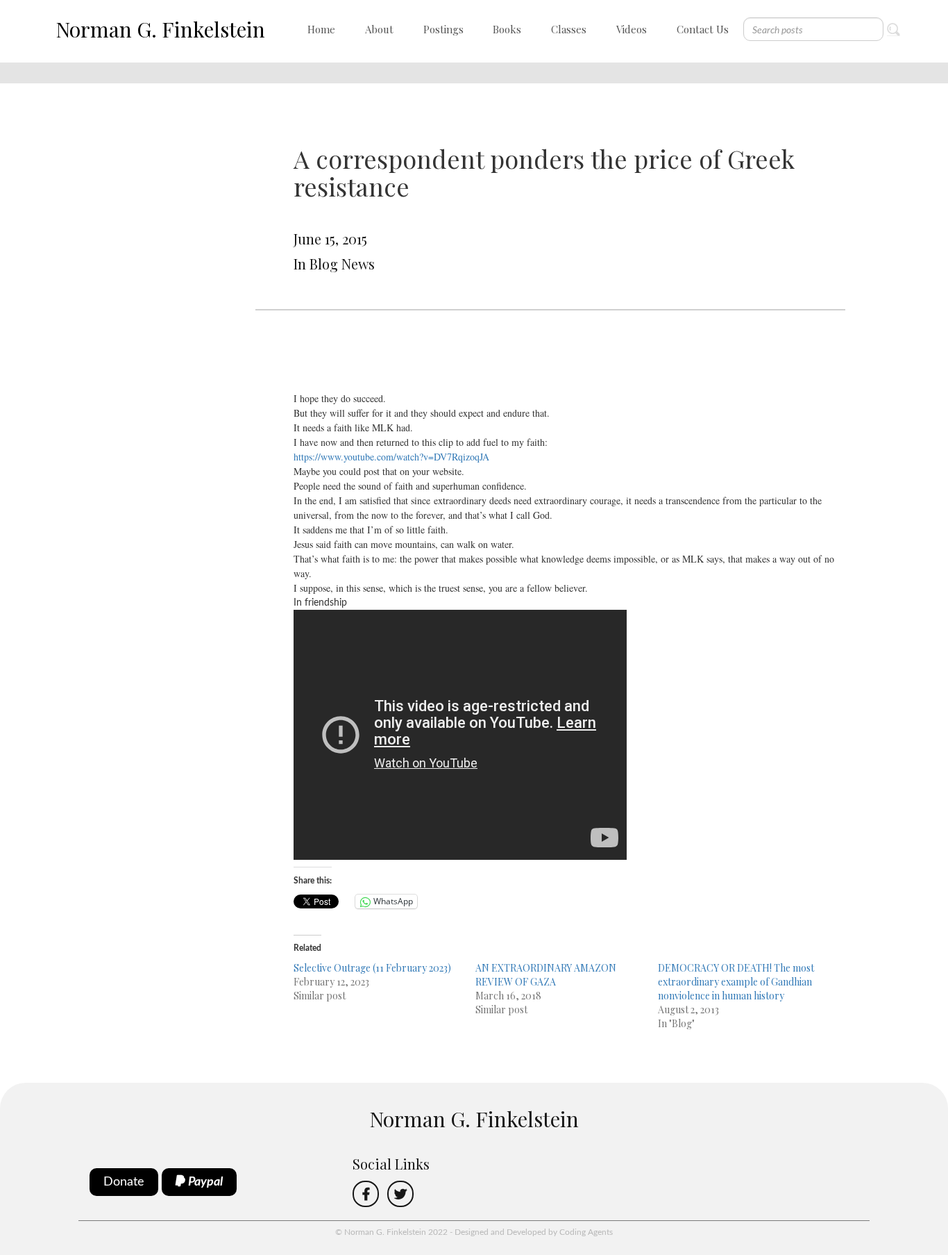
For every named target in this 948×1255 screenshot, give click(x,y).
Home (321, 29)
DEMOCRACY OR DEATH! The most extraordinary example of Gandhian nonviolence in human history (736, 981)
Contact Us (703, 29)
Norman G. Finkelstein (160, 29)
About (379, 29)
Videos (631, 29)
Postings (443, 29)
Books (507, 29)
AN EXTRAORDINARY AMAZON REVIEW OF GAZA (545, 974)
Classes (568, 29)
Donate (123, 1182)
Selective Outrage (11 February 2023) (372, 967)
